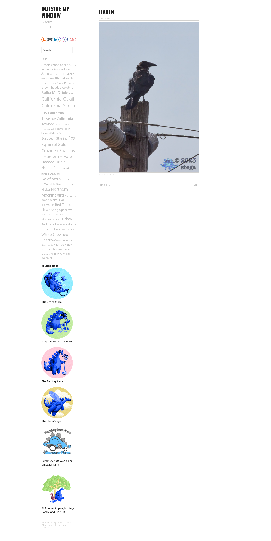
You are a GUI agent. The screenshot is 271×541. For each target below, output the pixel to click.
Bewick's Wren (47, 78)
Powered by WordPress (56, 522)
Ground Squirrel (52, 157)
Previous (105, 185)
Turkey (66, 218)
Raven (110, 174)
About (47, 22)
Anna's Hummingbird (58, 73)
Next (196, 185)
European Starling (54, 138)
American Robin (62, 69)
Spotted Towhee (52, 214)
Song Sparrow (61, 210)
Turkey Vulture (51, 224)
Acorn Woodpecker (55, 65)
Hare (68, 156)
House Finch (52, 167)
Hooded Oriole (53, 161)
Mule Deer (55, 184)
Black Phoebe (65, 83)
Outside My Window (55, 11)
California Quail (57, 99)
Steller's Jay (50, 219)
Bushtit (71, 93)
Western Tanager (66, 229)
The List (48, 27)
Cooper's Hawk (61, 129)
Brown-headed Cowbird (57, 87)
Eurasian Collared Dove (52, 133)
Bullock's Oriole (54, 92)
